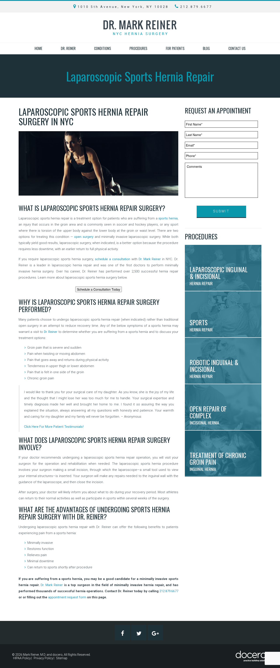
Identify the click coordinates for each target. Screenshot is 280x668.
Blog (206, 48)
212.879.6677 (168, 591)
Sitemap (61, 658)
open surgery (83, 237)
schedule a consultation (112, 259)
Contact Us (236, 48)
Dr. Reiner (68, 48)
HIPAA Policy (22, 658)
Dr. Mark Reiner (150, 259)
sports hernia (168, 218)
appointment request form (67, 597)
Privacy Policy (43, 658)
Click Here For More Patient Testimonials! (54, 427)
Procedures (138, 48)
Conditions (102, 48)
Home (38, 48)
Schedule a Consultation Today (98, 289)
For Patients (175, 48)
